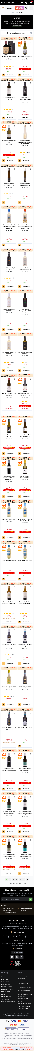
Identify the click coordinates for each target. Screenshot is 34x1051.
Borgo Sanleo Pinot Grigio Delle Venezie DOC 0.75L (25, 561)
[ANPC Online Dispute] (23, 1028)
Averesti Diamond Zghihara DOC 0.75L (9, 184)
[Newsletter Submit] (30, 899)
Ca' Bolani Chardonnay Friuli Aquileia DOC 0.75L (25, 769)
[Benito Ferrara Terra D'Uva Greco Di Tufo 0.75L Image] (25, 384)
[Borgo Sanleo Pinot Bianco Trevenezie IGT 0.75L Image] (9, 551)
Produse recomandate (8, 1001)
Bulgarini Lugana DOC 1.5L (9, 727)
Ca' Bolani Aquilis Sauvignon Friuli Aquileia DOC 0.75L (9, 770)
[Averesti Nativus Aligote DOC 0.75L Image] (9, 259)
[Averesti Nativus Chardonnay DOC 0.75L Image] (25, 259)
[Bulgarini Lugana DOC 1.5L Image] (9, 718)
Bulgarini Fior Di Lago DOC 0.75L (9, 686)
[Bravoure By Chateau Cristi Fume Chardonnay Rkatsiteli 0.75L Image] (9, 593)
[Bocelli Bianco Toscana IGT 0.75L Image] (9, 426)
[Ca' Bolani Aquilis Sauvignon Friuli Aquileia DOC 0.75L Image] (9, 760)
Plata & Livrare (5, 984)
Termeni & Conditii (23, 983)
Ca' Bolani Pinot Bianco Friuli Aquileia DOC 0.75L (9, 855)
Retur (3, 994)
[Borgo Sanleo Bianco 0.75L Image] (9, 510)
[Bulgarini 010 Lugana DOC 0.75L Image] (9, 636)
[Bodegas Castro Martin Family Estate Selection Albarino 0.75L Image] (9, 467)
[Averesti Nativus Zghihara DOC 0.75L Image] (25, 343)
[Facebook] (12, 957)
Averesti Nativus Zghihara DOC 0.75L (25, 353)
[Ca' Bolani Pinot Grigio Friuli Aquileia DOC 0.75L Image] (25, 846)
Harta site (21, 981)
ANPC (20, 1001)
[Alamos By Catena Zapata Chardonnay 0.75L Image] (25, 47)
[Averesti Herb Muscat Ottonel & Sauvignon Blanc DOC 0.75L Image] (9, 216)
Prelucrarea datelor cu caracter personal (24, 987)
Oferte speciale (6, 996)
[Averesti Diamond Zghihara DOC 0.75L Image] (9, 175)
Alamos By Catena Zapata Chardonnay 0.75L (25, 57)
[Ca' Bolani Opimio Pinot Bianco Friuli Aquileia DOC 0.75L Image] (25, 803)
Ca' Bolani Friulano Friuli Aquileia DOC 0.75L (9, 812)
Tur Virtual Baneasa (24, 1006)
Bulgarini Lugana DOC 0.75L (25, 686)
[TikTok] (21, 957)
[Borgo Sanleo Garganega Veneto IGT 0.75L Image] (25, 510)
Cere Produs (5, 999)
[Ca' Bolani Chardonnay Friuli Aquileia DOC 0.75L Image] (25, 760)
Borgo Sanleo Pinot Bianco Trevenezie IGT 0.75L (9, 561)
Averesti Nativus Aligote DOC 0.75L (9, 268)
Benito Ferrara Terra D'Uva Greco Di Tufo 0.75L (25, 394)
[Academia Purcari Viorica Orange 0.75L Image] (9, 47)
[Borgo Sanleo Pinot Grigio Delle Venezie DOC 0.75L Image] (25, 551)
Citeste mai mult (17, 25)
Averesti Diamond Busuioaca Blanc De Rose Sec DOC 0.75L (25, 142)
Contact (4, 977)
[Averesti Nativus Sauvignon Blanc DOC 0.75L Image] (25, 300)
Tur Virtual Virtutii (23, 1008)
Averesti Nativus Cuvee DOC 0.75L (9, 310)
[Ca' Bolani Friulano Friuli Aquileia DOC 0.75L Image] (9, 803)
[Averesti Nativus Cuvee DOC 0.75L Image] (9, 300)
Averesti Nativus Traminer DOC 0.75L (9, 353)
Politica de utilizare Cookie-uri (24, 991)
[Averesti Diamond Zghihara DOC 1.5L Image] (25, 175)
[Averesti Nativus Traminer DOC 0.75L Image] (9, 343)
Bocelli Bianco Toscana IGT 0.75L (9, 435)
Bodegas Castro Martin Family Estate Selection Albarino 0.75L (9, 477)
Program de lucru (6, 986)
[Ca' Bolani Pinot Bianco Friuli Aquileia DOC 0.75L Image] (9, 846)
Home (12, 12)
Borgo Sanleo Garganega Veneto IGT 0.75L (25, 520)
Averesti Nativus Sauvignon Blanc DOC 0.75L (25, 310)
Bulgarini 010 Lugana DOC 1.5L (25, 645)
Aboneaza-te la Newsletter (23, 977)
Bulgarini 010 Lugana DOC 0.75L (9, 645)
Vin (17, 12)
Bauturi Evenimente (7, 989)
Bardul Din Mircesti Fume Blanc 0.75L (9, 394)
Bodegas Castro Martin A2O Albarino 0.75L (25, 435)
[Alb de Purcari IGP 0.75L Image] (9, 89)
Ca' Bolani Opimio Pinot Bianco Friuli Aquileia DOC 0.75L (25, 813)
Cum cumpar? (5, 982)
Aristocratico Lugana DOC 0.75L (9, 141)
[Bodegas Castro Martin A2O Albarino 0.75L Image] (25, 426)
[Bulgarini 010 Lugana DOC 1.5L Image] (25, 636)
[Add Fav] (14, 41)
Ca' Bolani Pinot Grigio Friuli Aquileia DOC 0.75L (25, 855)
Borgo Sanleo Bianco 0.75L (9, 519)
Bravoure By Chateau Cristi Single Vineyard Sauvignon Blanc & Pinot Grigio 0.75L (24, 604)
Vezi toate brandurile (24, 1003)
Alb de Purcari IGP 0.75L (9, 97)
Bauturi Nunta (5, 991)
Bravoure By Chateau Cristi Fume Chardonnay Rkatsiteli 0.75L (9, 603)
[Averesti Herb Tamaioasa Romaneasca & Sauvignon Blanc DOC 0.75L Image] (25, 216)
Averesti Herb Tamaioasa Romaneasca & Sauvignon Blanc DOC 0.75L (25, 226)
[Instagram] (17, 957)
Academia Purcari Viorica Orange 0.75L (9, 57)
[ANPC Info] (11, 1028)
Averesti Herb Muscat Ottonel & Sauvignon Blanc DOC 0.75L (9, 226)
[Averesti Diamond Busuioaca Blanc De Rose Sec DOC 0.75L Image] (25, 132)
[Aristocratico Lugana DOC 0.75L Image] (9, 132)
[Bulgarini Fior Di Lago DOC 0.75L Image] (9, 677)
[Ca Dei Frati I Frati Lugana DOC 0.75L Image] (25, 718)
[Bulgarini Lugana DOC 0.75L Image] (25, 677)
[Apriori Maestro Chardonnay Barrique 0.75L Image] (25, 89)
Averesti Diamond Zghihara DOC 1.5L (25, 184)
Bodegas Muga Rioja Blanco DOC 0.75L (25, 477)
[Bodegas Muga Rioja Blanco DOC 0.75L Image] (25, 467)
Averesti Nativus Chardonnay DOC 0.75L (25, 268)
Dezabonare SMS (23, 999)
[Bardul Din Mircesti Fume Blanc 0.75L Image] (9, 384)
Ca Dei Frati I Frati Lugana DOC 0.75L (25, 728)
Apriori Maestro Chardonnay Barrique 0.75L (25, 99)
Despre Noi (4, 979)
